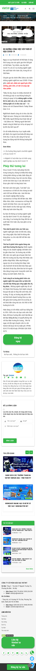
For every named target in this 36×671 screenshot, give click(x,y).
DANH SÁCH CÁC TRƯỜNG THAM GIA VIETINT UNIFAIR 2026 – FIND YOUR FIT (18, 476)
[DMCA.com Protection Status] (8, 635)
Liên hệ (31, 2)
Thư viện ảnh (5, 630)
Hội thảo (4, 619)
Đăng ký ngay (18, 339)
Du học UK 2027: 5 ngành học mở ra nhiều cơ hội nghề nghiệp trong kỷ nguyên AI (22, 550)
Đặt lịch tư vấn (13, 2)
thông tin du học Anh (20, 354)
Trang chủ (4, 616)
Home (5, 16)
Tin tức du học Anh (23, 16)
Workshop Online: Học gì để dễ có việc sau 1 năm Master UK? (18, 505)
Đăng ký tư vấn (18, 667)
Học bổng (4, 622)
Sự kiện (24, 2)
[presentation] (27, 452)
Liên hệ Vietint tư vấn (16, 642)
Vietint (6, 55)
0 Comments (23, 55)
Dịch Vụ (4, 625)
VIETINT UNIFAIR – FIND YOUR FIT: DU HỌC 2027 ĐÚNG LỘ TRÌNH (22, 559)
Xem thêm (29, 569)
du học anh (8, 354)
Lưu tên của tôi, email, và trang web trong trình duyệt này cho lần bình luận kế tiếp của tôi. (18, 414)
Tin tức (12, 16)
